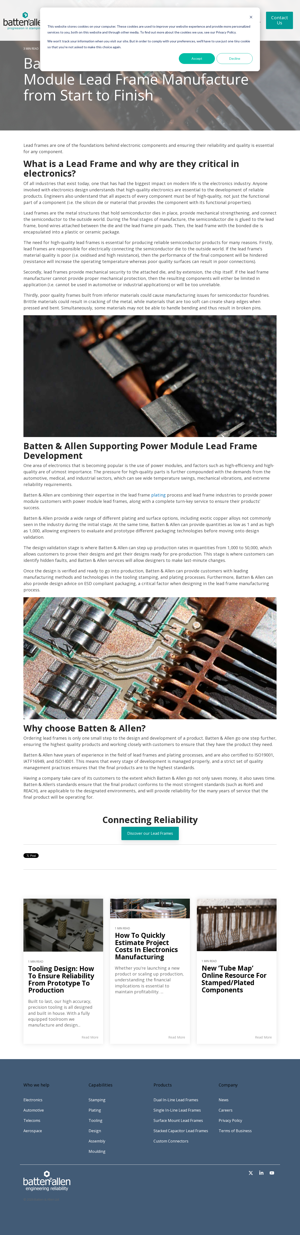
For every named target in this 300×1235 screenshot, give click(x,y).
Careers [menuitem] (225, 1110)
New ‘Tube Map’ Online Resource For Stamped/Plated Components (234, 979)
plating (158, 495)
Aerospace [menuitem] (32, 1130)
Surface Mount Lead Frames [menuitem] (178, 1120)
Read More (90, 1037)
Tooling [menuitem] (95, 1120)
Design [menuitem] (95, 1130)
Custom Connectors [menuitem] (171, 1141)
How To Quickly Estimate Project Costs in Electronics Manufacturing (146, 946)
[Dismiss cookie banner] (251, 18)
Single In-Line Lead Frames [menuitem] (177, 1110)
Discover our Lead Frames (150, 833)
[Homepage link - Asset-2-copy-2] (46, 1188)
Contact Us (279, 20)
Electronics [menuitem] (32, 1099)
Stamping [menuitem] (97, 1099)
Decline (234, 58)
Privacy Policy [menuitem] (230, 1120)
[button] (251, 1173)
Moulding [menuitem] (97, 1151)
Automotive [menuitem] (33, 1110)
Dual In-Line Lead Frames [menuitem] (176, 1099)
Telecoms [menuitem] (31, 1120)
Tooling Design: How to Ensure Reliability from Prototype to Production (61, 979)
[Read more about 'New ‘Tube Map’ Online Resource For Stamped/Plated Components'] (237, 925)
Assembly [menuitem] (97, 1141)
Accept (196, 58)
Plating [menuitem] (95, 1110)
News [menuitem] (224, 1099)
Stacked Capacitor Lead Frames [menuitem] (181, 1130)
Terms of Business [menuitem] (235, 1130)
